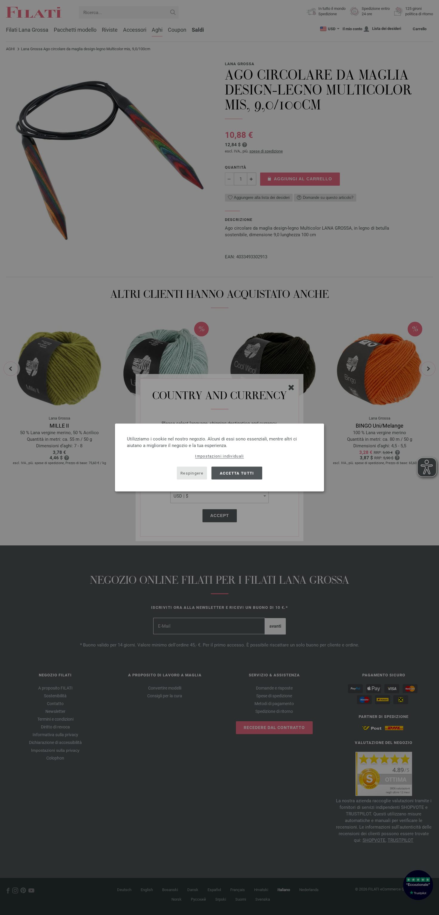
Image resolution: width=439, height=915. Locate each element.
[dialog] (219, 458)
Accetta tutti (237, 473)
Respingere (191, 473)
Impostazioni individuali (219, 456)
